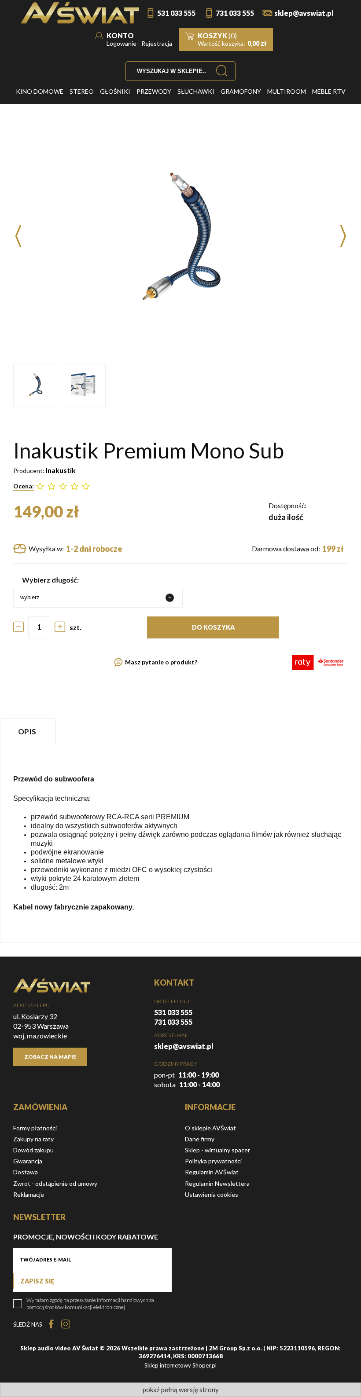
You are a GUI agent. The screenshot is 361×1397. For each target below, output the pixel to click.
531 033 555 (176, 13)
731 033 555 (235, 13)
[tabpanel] (180, 844)
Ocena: (23, 486)
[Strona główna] (80, 13)
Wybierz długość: (50, 580)
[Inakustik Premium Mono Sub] (35, 385)
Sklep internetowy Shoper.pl (180, 1365)
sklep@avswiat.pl (304, 13)
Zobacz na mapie (50, 1056)
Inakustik (61, 470)
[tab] (29, 731)
